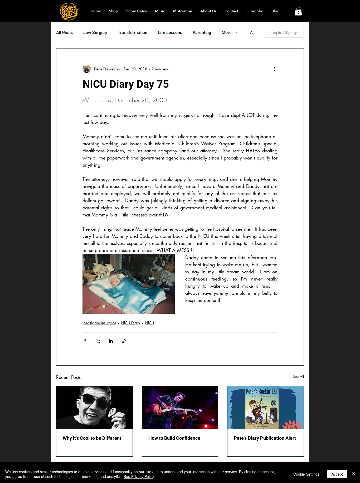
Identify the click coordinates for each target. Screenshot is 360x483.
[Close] (354, 474)
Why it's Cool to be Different (92, 438)
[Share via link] (123, 341)
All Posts (64, 32)
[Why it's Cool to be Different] (94, 407)
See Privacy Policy (139, 476)
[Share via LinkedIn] (110, 341)
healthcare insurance (100, 322)
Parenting (202, 32)
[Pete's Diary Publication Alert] (265, 407)
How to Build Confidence (174, 438)
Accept (337, 474)
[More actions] (274, 69)
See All (298, 376)
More (227, 32)
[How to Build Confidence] (180, 407)
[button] (298, 11)
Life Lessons (170, 32)
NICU (149, 322)
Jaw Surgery (95, 32)
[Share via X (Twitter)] (97, 341)
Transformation (132, 32)
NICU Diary (130, 322)
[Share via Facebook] (84, 341)
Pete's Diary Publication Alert (265, 438)
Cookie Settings (306, 474)
